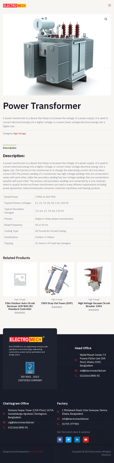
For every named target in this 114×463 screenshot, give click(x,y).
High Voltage (19, 133)
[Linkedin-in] (77, 439)
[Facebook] (60, 439)
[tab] (9, 148)
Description (9, 147)
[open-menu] (109, 5)
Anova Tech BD (36, 451)
